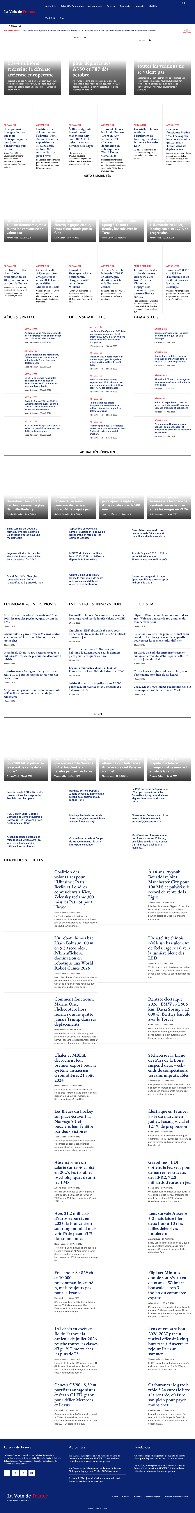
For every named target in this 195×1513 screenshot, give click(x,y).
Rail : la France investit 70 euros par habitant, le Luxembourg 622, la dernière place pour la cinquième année (94, 652)
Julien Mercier (154, 1303)
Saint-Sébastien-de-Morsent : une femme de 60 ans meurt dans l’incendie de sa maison (149, 533)
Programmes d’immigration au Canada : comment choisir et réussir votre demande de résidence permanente (172, 428)
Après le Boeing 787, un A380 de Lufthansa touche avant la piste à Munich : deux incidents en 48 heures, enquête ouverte (41, 405)
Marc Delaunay (31, 342)
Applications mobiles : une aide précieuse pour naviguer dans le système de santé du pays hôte (170, 359)
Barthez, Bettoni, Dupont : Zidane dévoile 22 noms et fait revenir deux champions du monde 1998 (86, 795)
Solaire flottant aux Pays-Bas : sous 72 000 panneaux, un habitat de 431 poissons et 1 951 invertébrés (95, 686)
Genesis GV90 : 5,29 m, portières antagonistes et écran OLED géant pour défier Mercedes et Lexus (47, 278)
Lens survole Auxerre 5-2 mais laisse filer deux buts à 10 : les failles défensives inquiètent (167, 1223)
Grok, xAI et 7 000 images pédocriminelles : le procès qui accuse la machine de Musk (162, 688)
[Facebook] (7, 1473)
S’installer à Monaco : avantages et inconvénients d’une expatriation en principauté (172, 382)
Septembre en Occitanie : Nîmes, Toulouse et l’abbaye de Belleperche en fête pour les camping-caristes (87, 533)
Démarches (160, 329)
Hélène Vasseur (96, 346)
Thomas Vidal (154, 902)
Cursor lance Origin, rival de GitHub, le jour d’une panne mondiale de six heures (162, 672)
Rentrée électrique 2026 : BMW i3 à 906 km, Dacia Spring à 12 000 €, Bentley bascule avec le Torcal (169, 1009)
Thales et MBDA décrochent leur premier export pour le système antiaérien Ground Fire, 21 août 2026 (106, 360)
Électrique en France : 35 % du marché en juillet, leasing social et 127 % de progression (168, 1118)
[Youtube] (31, 1473)
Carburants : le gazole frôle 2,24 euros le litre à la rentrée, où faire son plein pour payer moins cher (32, 637)
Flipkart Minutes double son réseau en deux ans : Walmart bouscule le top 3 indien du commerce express (161, 618)
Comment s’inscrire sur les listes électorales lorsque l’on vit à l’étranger (171, 336)
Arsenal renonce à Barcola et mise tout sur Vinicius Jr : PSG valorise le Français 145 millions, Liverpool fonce (24, 841)
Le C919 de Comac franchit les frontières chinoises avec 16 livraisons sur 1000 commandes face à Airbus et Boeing (41, 382)
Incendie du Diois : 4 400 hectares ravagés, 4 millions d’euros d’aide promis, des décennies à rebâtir (32, 655)
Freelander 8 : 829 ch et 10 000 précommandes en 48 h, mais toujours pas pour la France (16, 276)
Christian (158, 342)
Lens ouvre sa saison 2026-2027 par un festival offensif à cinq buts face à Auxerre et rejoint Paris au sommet (168, 1341)
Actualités (15, 26)
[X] (23, 1473)
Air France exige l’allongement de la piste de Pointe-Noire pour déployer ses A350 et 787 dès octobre (96, 60)
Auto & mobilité (143, 266)
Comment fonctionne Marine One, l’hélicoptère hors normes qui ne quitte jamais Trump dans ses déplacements (178, 139)
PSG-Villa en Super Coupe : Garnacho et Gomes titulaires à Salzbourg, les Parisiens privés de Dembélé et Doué (25, 818)
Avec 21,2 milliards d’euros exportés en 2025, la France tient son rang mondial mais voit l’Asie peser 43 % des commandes (107, 383)
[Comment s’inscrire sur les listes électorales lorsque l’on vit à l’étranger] (143, 335)
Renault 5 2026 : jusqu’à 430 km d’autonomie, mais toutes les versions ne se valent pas (160, 60)
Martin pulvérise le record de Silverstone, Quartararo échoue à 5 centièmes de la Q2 (87, 818)
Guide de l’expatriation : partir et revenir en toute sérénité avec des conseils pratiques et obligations (171, 405)
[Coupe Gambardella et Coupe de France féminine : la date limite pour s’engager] (117, 841)
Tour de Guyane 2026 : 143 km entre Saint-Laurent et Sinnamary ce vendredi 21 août (149, 556)
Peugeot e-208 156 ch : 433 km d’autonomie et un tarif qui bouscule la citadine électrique (177, 278)
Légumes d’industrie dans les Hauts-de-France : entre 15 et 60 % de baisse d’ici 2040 (24, 556)
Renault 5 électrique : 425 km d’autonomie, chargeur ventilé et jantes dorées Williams (80, 278)
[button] (183, 3)
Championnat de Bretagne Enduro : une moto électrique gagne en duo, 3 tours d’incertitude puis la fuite (16, 139)
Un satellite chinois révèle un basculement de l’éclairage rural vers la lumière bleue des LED (146, 137)
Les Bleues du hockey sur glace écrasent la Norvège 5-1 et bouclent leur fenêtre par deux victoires (73, 1121)
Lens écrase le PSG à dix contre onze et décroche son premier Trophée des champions (25, 795)
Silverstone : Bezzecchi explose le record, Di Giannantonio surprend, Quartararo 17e (150, 818)
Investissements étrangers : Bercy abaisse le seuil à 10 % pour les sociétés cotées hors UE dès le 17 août (31, 674)
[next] (189, 31)
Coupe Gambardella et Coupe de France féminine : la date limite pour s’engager (86, 841)
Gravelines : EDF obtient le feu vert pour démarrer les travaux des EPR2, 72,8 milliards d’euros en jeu (97, 633)
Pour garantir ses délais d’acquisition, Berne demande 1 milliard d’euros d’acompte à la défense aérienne (105, 406)
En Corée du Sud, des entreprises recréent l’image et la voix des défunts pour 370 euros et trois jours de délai (161, 655)
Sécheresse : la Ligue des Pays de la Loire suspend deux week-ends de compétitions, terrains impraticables (168, 1065)
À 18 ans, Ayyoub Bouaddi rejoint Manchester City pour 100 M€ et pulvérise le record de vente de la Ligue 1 (81, 139)
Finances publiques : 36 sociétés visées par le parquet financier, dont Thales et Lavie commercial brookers (108, 429)
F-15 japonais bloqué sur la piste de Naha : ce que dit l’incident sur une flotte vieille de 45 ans (43, 428)
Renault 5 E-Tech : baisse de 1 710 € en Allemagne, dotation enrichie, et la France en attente (112, 278)
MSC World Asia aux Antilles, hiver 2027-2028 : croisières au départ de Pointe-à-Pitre (87, 556)
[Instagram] (15, 1473)
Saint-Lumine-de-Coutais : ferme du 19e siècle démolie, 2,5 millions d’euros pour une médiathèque (23, 533)
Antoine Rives (60, 912)
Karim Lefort (153, 1024)
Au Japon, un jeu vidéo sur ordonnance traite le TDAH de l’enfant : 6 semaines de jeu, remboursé (32, 693)
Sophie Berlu (153, 963)
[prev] (184, 31)
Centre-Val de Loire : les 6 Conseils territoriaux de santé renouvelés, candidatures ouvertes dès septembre (86, 579)
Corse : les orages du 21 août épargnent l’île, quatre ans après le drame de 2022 (150, 579)
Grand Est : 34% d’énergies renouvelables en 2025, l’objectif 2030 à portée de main (25, 579)
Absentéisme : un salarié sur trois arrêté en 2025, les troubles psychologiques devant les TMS (31, 618)
